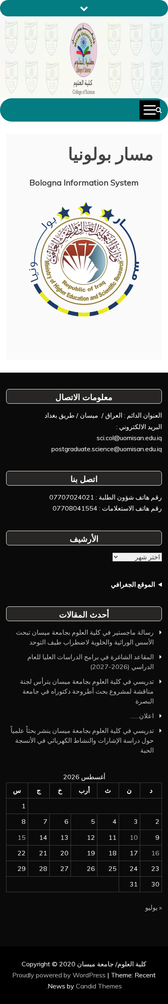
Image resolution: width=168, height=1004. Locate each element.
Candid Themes (99, 986)
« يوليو (153, 907)
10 (134, 837)
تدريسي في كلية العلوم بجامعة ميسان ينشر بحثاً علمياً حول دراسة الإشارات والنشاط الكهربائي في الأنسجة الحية (82, 740)
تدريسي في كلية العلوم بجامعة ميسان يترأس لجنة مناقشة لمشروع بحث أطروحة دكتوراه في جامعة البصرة (87, 691)
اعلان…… (142, 716)
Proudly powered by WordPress (59, 975)
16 (155, 853)
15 (22, 837)
